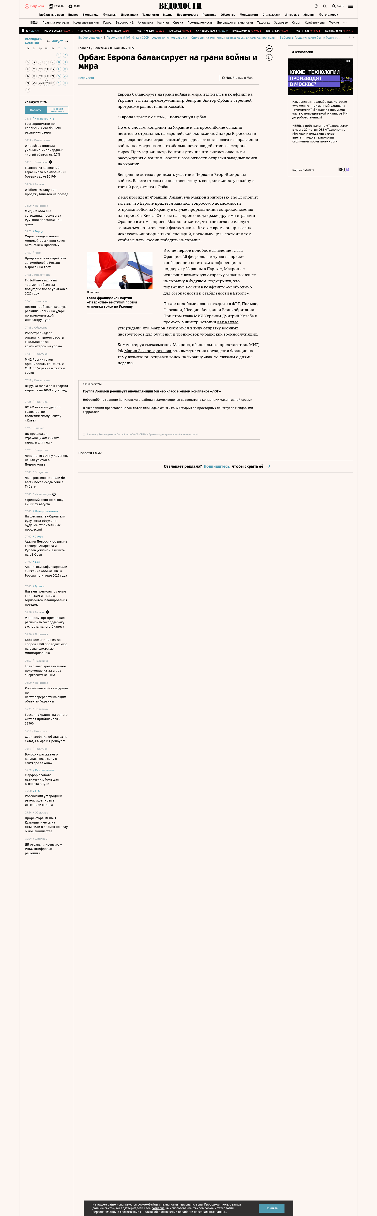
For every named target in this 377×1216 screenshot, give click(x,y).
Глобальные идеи (51, 15)
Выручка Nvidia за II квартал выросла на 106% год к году (46, 388)
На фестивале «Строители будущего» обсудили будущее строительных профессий (45, 522)
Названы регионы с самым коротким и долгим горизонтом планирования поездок (46, 597)
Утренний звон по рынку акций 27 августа (44, 502)
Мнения (309, 15)
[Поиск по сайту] (325, 6)
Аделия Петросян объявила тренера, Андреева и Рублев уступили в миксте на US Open (46, 548)
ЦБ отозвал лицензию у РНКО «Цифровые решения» (43, 849)
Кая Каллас (227, 322)
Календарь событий (33, 41)
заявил (142, 100)
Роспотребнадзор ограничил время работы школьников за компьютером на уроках (44, 339)
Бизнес (73, 15)
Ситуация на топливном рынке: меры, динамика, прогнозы (233, 37)
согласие (158, 1208)
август (57, 41)
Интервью (292, 15)
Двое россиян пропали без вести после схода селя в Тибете (46, 482)
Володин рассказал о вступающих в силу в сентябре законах (41, 758)
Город (107, 22)
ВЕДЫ (34, 22)
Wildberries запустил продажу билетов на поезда (46, 192)
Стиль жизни (271, 15)
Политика (209, 15)
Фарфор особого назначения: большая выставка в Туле (42, 779)
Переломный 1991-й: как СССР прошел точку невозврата (147, 37)
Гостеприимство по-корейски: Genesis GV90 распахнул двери (43, 128)
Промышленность (199, 22)
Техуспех (263, 22)
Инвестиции (129, 15)
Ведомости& (125, 22)
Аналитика (145, 22)
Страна (178, 22)
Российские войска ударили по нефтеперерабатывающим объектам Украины (46, 694)
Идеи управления (86, 22)
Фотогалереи (328, 15)
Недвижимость (187, 15)
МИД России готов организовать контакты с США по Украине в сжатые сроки (45, 366)
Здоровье (281, 22)
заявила (163, 350)
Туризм (334, 22)
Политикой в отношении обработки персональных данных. (184, 1212)
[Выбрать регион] (316, 6)
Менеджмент (249, 15)
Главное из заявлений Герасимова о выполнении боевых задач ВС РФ (45, 172)
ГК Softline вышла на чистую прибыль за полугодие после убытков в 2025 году (46, 286)
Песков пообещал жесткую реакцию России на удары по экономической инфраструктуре (46, 313)
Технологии (150, 15)
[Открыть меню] (350, 6)
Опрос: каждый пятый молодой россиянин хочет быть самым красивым (45, 240)
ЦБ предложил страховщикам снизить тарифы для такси (42, 438)
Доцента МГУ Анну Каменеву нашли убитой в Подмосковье (46, 460)
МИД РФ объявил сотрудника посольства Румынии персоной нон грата (43, 217)
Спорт (296, 22)
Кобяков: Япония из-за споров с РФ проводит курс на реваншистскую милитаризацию (46, 646)
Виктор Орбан (215, 100)
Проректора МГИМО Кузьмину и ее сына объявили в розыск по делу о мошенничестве (46, 824)
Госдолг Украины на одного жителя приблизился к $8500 (46, 719)
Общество (228, 15)
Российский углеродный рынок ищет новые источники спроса (43, 800)
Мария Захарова (139, 350)
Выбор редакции (90, 37)
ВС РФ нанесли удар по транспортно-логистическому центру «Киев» (43, 413)
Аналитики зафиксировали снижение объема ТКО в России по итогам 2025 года (46, 571)
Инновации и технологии (235, 22)
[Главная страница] (180, 6)
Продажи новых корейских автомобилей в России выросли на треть (45, 262)
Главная (84, 48)
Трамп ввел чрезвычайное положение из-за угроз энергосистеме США (45, 670)
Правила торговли (56, 22)
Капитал (163, 22)
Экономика (91, 15)
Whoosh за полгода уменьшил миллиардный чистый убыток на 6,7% (44, 150)
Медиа (168, 15)
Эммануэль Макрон (187, 197)
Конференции (315, 22)
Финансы (110, 15)
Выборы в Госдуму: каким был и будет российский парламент (323, 37)
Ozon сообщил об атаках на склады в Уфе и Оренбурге (46, 739)
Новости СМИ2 (90, 453)
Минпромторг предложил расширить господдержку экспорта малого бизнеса (45, 622)
